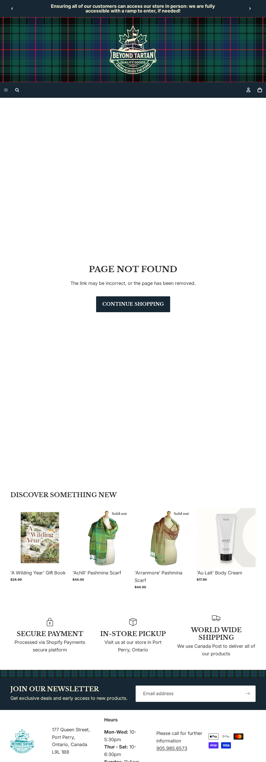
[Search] (17, 90)
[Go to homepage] (133, 49)
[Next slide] (250, 8)
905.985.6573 (171, 748)
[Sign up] (247, 693)
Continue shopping (133, 304)
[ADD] (61, 559)
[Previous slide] (12, 8)
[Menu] (6, 90)
